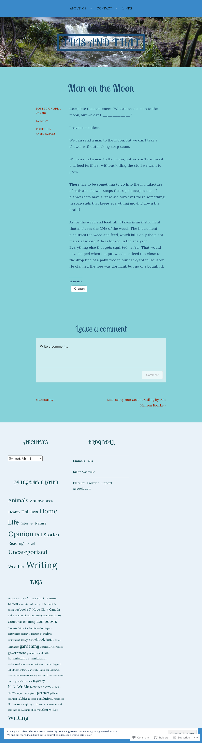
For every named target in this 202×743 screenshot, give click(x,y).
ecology (24, 633)
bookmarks (13, 609)
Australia (23, 604)
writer (53, 709)
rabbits (22, 698)
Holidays (29, 511)
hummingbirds (18, 658)
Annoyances (45, 133)
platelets (43, 693)
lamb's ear (44, 670)
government (17, 653)
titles (33, 710)
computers (46, 621)
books (24, 609)
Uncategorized (27, 552)
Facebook (37, 639)
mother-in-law (25, 681)
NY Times (49, 687)
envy (24, 640)
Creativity (45, 400)
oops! (27, 693)
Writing (41, 564)
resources (59, 698)
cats (11, 615)
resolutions (45, 698)
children (19, 615)
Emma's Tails (83, 461)
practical (12, 698)
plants (33, 693)
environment (14, 640)
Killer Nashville (84, 472)
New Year (37, 687)
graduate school (35, 653)
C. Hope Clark (38, 609)
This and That (101, 42)
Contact (104, 8)
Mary (44, 121)
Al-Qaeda (12, 598)
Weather (16, 566)
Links (127, 8)
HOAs (46, 653)
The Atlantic (24, 710)
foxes (57, 640)
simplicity (27, 704)
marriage (12, 681)
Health (14, 512)
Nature (41, 523)
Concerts (12, 628)
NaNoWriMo (18, 686)
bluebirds (51, 604)
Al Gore (22, 598)
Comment (152, 375)
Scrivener (15, 704)
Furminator (13, 646)
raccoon (32, 698)
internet (30, 664)
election (46, 633)
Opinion (20, 533)
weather (42, 709)
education (34, 633)
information (16, 664)
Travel (30, 544)
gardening (29, 646)
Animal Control (37, 598)
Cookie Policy (84, 734)
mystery (39, 681)
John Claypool (54, 664)
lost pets (42, 675)
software (39, 704)
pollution (54, 693)
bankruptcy (34, 604)
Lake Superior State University (23, 670)
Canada (54, 609)
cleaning (29, 622)
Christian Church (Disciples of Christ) (42, 615)
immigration (38, 658)
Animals (18, 500)
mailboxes (58, 675)
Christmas (15, 622)
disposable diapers (42, 628)
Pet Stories (47, 534)
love (50, 675)
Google (59, 646)
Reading (15, 543)
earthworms (14, 633)
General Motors (47, 646)
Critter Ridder (25, 628)
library (33, 675)
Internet (27, 523)
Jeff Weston (40, 664)
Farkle (50, 640)
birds (43, 604)
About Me (78, 8)
